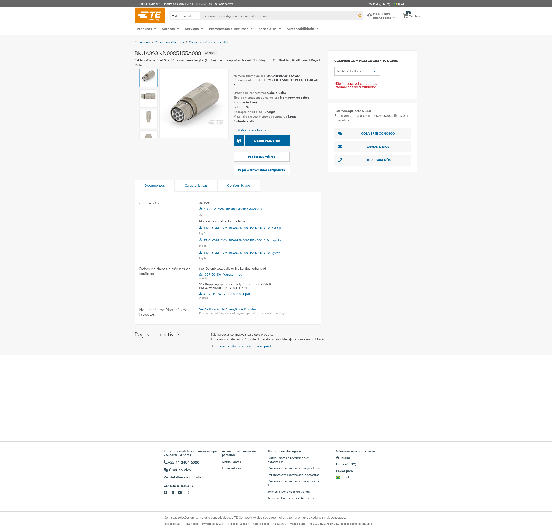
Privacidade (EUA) (212, 523)
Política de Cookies (238, 523)
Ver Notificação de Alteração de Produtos (227, 309)
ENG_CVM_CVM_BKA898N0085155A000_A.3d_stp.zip (242, 240)
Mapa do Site (297, 523)
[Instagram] (189, 493)
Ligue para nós (378, 160)
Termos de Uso (172, 523)
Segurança (279, 523)
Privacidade (191, 523)
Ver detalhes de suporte (182, 477)
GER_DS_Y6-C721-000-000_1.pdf (227, 294)
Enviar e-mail (378, 147)
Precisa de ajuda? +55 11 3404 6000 (185, 3)
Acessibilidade (261, 523)
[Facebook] (167, 493)
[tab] (155, 186)
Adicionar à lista (251, 130)
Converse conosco (378, 134)
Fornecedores (231, 468)
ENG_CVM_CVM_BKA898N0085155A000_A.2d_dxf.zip (242, 228)
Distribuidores (231, 462)
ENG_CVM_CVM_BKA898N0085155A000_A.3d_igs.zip (242, 253)
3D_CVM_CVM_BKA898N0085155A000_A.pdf (236, 209)
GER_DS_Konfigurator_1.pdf (223, 274)
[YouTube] (182, 493)
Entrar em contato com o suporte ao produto (244, 346)
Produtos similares (261, 157)
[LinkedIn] (174, 493)
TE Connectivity (150, 15)
